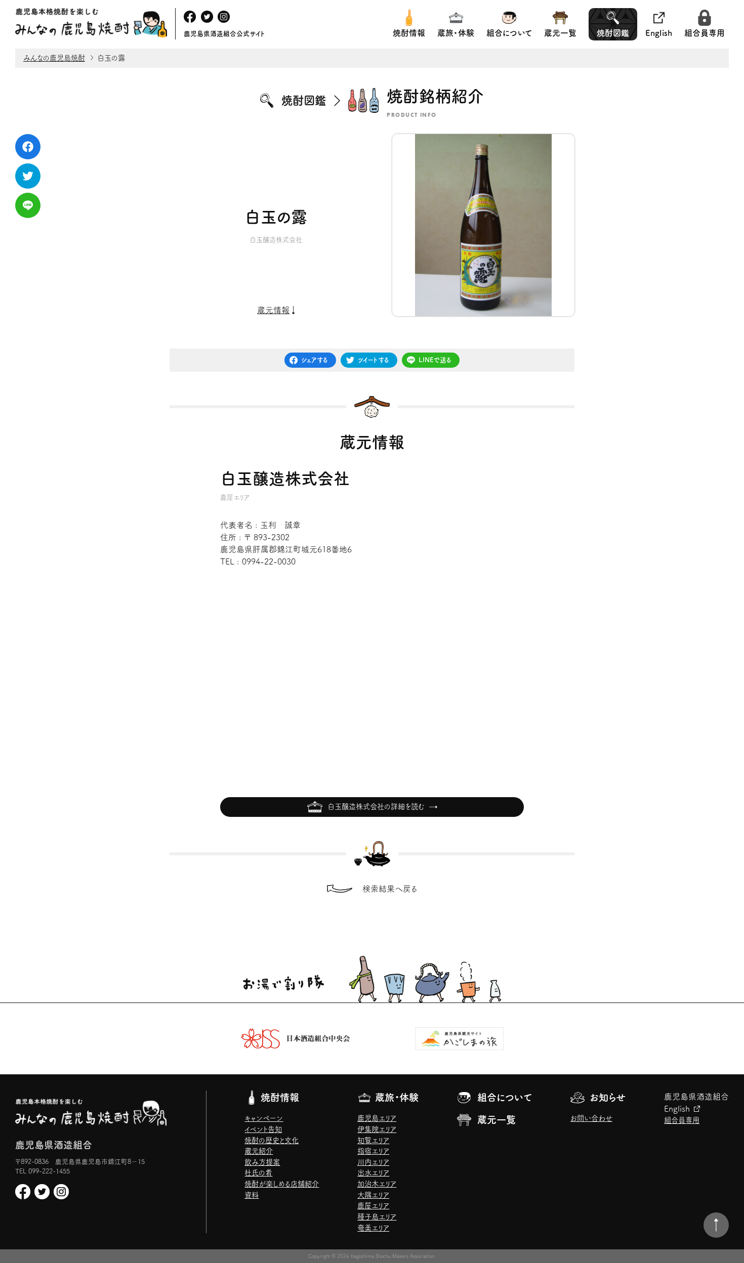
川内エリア (373, 1162)
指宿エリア (373, 1151)
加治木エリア (376, 1184)
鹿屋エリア (373, 1205)
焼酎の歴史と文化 (271, 1140)
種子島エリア (376, 1217)
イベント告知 (263, 1129)
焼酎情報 (409, 33)
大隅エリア (373, 1195)
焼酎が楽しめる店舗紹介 (281, 1184)
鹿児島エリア (376, 1118)
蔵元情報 (273, 310)
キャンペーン (263, 1118)
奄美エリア (373, 1228)
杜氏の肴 (258, 1173)
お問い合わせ (591, 1118)
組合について (509, 33)
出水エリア (373, 1173)
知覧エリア (373, 1140)
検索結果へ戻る (390, 889)
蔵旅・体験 (455, 33)
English (658, 33)
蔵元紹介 (258, 1151)
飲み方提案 (262, 1162)
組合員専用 (704, 33)
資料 (251, 1195)
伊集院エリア (376, 1129)
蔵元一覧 (560, 33)
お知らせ (608, 1097)
